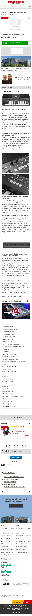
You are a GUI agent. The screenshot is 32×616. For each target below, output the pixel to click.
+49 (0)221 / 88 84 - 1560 (22, 80)
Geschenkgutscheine (7, 552)
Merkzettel (17, 461)
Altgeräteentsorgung (9, 472)
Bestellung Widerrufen (7, 555)
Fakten (18, 526)
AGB (21, 606)
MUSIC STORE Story (6, 538)
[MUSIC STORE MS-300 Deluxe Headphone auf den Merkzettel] (29, 423)
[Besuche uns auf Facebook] (13, 612)
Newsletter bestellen (15, 506)
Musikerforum (8, 605)
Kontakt (13, 605)
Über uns (3, 526)
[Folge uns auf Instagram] (16, 612)
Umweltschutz (20, 549)
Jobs (17, 538)
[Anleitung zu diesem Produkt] (20, 51)
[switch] (10, 559)
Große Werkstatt (6, 541)
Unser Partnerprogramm (23, 536)
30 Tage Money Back (7, 533)
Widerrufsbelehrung (14, 606)
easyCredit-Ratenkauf (7, 536)
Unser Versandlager (7, 549)
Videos (3, 544)
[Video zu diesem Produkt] (14, 51)
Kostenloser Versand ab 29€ (23, 529)
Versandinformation (22, 544)
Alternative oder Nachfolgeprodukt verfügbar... (12, 43)
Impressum (18, 605)
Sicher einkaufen (21, 547)
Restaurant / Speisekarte (23, 541)
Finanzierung (20, 533)
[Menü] (11, 557)
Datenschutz (23, 605)
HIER (20, 296)
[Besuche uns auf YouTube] (19, 612)
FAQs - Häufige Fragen (7, 528)
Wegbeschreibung (21, 552)
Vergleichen (26, 442)
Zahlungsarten (5, 547)
